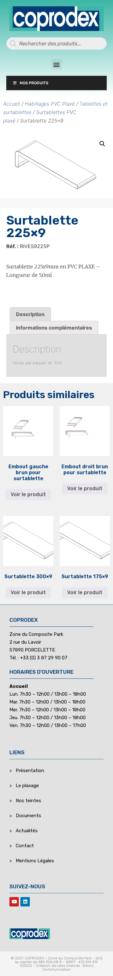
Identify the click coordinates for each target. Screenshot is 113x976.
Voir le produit (28, 494)
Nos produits (34, 82)
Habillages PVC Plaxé (50, 104)
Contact (25, 846)
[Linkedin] (25, 901)
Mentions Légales (35, 861)
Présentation (30, 770)
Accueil (11, 104)
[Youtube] (14, 901)
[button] (56, 64)
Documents (28, 815)
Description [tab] (30, 314)
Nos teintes (28, 800)
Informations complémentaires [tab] (54, 327)
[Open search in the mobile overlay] (56, 43)
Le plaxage (27, 785)
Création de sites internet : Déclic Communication (65, 967)
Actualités (27, 830)
